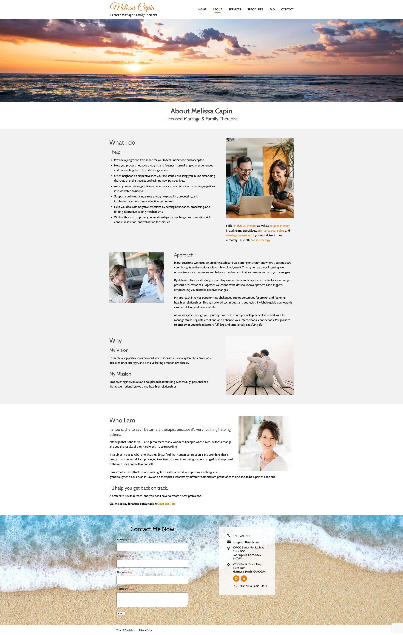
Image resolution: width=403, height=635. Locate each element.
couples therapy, (280, 226)
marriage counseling (238, 235)
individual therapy (245, 226)
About (217, 9)
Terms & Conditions (125, 630)
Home (202, 9)
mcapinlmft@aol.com (246, 542)
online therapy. (261, 240)
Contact (287, 9)
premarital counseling (270, 230)
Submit (121, 613)
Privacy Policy (145, 630)
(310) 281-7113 (166, 504)
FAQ (272, 9)
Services (234, 9)
